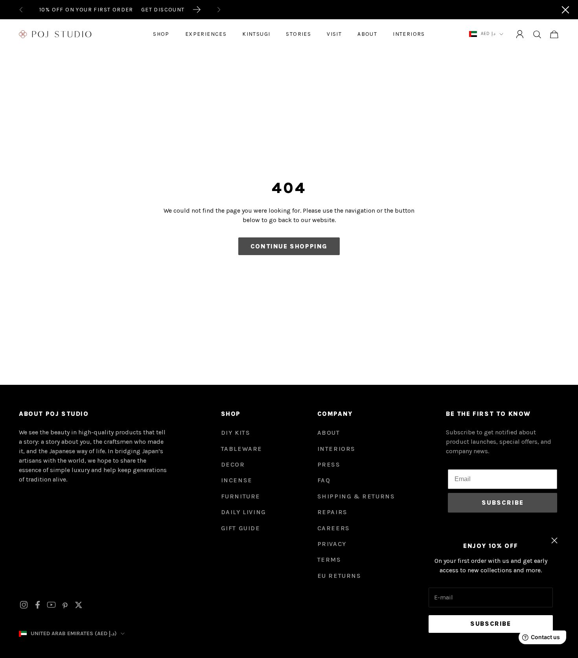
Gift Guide (240, 528)
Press (329, 464)
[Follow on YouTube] (51, 605)
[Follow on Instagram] (24, 605)
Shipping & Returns (356, 496)
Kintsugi (256, 34)
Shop (161, 34)
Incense (236, 480)
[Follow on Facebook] (37, 605)
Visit (334, 34)
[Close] (565, 10)
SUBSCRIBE (503, 502)
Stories (298, 34)
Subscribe (490, 623)
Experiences (205, 34)
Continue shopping (289, 246)
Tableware (241, 448)
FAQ (324, 480)
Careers (333, 528)
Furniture (240, 496)
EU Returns (339, 575)
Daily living (243, 512)
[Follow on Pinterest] (65, 605)
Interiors (409, 34)
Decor (233, 464)
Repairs (332, 512)
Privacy (331, 544)
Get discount (163, 9)
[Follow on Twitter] (78, 605)
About (367, 34)
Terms (329, 559)
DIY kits (235, 432)
